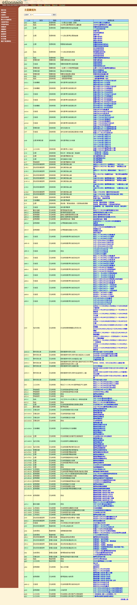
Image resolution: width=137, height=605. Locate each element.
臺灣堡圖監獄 (97, 442)
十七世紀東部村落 (99, 29)
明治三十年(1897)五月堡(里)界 (103, 271)
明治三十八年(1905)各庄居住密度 (104, 387)
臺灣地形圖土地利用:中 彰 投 (103, 494)
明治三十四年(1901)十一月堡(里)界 (105, 285)
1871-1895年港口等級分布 (102, 136)
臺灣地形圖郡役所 (99, 428)
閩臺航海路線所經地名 (100, 44)
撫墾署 (95, 223)
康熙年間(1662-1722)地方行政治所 (104, 80)
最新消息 (3, 10)
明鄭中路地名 (97, 38)
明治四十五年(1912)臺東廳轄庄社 (104, 518)
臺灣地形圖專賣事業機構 (101, 488)
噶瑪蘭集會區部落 (99, 52)
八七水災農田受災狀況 (100, 535)
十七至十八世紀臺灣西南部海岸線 (104, 551)
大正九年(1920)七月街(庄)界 (102, 302)
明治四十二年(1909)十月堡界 (103, 294)
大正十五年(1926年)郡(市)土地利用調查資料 (108, 590)
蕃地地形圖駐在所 (99, 521)
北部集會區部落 (98, 54)
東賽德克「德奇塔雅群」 (101, 539)
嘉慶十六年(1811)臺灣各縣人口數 (104, 150)
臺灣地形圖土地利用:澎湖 (101, 490)
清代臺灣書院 (97, 162)
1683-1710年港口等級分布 (102, 144)
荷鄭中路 (96, 31)
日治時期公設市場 (99, 512)
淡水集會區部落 (98, 48)
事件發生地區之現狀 (100, 380)
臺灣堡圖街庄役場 (99, 430)
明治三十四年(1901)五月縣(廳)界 (104, 283)
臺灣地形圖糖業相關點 (100, 476)
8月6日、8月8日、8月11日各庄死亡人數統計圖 (109, 363)
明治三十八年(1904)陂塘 (101, 571)
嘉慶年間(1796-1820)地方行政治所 (104, 102)
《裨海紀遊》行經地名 (100, 152)
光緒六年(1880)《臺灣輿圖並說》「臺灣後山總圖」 (110, 178)
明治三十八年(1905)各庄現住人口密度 (106, 382)
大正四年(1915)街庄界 (100, 250)
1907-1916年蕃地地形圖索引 (102, 504)
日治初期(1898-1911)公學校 (102, 389)
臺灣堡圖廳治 (97, 432)
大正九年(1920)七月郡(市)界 (102, 300)
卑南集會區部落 (98, 50)
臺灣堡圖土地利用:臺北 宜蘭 (102, 573)
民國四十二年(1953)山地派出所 (103, 527)
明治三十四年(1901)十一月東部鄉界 (105, 290)
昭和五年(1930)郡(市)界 (101, 584)
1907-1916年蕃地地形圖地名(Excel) (105, 400)
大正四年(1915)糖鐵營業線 (102, 482)
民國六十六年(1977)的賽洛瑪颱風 (104, 531)
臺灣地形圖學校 (98, 394)
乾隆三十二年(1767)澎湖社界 (103, 133)
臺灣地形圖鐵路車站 (100, 458)
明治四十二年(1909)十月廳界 (103, 292)
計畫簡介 (3, 15)
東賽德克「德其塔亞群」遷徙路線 (104, 541)
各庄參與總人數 (98, 358)
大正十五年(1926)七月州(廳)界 (103, 240)
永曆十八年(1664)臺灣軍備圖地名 (104, 68)
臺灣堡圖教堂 (97, 418)
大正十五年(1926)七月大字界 (103, 246)
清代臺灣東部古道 (99, 156)
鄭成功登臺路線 (98, 70)
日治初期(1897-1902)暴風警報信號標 (105, 404)
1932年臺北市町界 (99, 523)
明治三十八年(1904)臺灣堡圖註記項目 (106, 210)
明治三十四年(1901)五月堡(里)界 (104, 281)
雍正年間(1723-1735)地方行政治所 (104, 86)
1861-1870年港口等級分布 (102, 138)
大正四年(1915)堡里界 (100, 252)
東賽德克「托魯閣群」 (100, 549)
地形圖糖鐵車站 (98, 467)
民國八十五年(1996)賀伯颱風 (103, 529)
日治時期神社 (97, 420)
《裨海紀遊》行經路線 (100, 154)
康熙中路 (96, 34)
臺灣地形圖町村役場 (100, 424)
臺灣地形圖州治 (98, 434)
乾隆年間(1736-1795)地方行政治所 (104, 94)
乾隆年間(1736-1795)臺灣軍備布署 (104, 127)
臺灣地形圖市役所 (99, 426)
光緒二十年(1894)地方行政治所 (103, 123)
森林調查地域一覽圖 (100, 219)
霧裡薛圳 (96, 567)
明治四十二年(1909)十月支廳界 (103, 296)
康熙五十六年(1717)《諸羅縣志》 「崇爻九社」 (109, 164)
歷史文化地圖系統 (6, 19)
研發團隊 (3, 12)
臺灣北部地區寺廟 (99, 557)
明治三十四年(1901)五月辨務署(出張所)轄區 (108, 279)
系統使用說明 (5, 17)
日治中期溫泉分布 (99, 469)
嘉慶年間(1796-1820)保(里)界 (103, 98)
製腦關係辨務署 (98, 225)
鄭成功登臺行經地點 (100, 72)
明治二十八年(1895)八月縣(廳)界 (104, 256)
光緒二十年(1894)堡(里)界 (102, 125)
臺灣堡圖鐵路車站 (99, 456)
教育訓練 (3, 36)
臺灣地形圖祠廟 (98, 414)
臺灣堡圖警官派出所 (100, 446)
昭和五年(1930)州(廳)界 (101, 586)
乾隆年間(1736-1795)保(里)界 (103, 92)
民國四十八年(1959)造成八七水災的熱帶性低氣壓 (109, 533)
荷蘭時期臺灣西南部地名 (101, 58)
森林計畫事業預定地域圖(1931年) (104, 217)
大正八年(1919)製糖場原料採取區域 (105, 474)
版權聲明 (3, 34)
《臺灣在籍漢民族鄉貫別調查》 (103, 596)
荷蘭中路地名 (97, 36)
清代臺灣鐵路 (97, 160)
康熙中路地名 (97, 40)
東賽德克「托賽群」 (100, 543)
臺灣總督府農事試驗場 (100, 471)
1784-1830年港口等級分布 (102, 140)
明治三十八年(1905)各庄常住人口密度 (106, 384)
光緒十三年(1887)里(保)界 (102, 115)
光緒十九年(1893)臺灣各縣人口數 (104, 148)
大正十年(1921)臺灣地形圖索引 (103, 506)
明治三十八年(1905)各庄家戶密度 (104, 385)
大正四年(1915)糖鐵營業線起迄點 (104, 480)
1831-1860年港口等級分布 (102, 146)
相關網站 (3, 29)
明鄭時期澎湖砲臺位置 (100, 74)
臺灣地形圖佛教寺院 (100, 409)
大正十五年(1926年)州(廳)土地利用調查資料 (108, 592)
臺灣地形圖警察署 (99, 448)
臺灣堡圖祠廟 (97, 413)
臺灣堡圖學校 (97, 396)
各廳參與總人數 (98, 360)
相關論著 (3, 27)
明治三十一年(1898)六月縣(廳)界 (104, 277)
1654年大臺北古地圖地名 (101, 22)
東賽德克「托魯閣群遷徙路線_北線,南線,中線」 (109, 547)
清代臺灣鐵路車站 (99, 158)
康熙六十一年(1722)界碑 (101, 196)
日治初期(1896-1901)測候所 (102, 436)
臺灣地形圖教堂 (98, 416)
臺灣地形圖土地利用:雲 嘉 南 (103, 496)
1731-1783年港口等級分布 (102, 135)
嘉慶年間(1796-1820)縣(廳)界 (103, 100)
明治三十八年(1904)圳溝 (101, 569)
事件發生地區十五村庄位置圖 (103, 352)
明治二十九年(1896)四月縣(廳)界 (104, 265)
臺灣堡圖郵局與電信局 (100, 452)
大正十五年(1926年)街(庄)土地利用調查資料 (108, 588)
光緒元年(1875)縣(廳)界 (101, 109)
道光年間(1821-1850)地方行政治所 (104, 104)
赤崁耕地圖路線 (98, 33)
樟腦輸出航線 (97, 231)
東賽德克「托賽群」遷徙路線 (103, 545)
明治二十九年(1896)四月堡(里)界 (104, 261)
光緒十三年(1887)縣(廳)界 (102, 119)
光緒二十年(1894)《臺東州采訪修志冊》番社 (108, 194)
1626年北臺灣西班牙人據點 (102, 25)
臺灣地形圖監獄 (98, 440)
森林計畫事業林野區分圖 (101, 215)
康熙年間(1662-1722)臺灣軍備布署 (104, 129)
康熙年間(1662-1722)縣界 (101, 84)
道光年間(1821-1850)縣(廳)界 (103, 106)
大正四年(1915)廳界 (100, 254)
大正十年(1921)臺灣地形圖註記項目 (105, 407)
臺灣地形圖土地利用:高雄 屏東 (103, 492)
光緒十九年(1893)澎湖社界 (102, 131)
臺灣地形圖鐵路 (98, 460)
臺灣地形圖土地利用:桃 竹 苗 (103, 500)
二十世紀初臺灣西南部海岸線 (103, 553)
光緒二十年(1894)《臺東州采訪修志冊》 (106, 192)
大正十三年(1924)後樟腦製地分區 (104, 227)
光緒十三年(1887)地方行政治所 (103, 117)
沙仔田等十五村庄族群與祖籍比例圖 (105, 354)
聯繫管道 (3, 31)
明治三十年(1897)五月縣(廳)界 (103, 267)
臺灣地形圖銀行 (98, 484)
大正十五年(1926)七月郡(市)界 (103, 242)
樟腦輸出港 (97, 229)
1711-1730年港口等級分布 (102, 142)
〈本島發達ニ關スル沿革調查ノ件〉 (105, 594)
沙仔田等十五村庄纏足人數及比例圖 (105, 356)
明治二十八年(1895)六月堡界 (103, 238)
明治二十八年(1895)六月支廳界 (103, 236)
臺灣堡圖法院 (97, 438)
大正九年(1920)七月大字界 (102, 304)
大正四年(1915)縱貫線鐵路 (102, 465)
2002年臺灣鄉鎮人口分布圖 (102, 561)
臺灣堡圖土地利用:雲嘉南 (101, 578)
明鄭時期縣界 (97, 62)
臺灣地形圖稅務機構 (100, 486)
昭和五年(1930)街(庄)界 (101, 582)
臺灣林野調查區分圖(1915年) (103, 212)
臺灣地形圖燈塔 (98, 463)
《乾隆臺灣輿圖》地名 (100, 76)
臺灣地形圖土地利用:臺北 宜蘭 (103, 498)
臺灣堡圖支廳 (97, 423)
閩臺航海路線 (97, 42)
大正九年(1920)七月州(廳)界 (102, 298)
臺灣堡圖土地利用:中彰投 (101, 576)
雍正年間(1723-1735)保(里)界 (103, 90)
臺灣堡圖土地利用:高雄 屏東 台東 (104, 580)
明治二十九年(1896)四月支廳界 (103, 263)
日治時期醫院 (97, 508)
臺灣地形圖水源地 (99, 514)
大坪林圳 (96, 565)
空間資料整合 (5, 24)
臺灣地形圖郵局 (98, 454)
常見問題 (3, 39)
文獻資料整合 (5, 22)
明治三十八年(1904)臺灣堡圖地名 (104, 402)
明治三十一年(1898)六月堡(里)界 (104, 275)
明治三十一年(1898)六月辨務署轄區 (105, 273)
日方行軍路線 (97, 366)
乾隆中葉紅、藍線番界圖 (101, 198)
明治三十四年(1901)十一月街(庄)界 (105, 287)
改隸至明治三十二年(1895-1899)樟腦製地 (107, 221)
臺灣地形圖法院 (98, 444)
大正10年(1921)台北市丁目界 (103, 248)
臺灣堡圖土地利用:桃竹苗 (101, 575)
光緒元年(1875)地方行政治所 (103, 111)
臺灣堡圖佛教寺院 (99, 411)
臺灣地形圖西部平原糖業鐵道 (103, 478)
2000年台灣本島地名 (100, 559)
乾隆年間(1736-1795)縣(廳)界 (103, 96)
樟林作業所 (97, 233)
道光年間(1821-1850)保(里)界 (103, 107)
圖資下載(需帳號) (6, 41)
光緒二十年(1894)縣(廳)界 (102, 121)
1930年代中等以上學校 (101, 392)
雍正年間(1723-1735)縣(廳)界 (103, 88)
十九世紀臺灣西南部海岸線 (102, 554)
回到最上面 (124, 599)
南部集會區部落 (98, 56)
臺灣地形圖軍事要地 (100, 450)
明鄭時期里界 (97, 64)
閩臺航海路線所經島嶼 (100, 46)
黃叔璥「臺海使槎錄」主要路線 (103, 202)
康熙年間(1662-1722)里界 (101, 82)
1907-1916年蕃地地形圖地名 (102, 398)
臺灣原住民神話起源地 (100, 537)
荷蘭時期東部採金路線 (100, 27)
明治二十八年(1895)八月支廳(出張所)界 (106, 258)
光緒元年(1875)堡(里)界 (101, 113)
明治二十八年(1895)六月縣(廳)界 (104, 235)
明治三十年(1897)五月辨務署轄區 (104, 269)
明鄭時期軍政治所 (99, 66)
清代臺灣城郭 (97, 200)
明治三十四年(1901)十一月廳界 (103, 288)
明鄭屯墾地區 (97, 60)
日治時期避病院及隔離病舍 (102, 510)
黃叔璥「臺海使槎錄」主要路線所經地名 (106, 204)
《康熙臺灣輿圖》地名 (100, 78)
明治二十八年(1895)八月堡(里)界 (104, 259)
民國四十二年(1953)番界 (101, 525)
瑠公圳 (95, 563)
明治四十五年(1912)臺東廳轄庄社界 (105, 517)
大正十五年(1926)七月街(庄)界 (103, 244)
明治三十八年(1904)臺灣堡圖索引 (104, 502)
